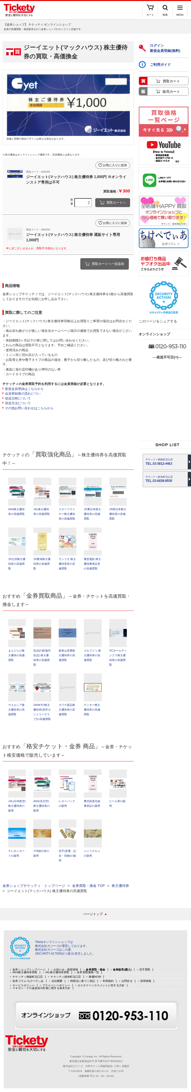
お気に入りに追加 (115, 165)
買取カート (171, 81)
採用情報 (145, 981)
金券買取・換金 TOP (88, 886)
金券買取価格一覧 (88, 972)
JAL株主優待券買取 (57, 972)
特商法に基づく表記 (82, 981)
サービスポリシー (23, 985)
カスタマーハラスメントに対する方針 (101, 985)
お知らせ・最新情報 (65, 969)
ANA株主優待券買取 (24, 972)
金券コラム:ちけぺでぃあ (28, 981)
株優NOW (95, 976)
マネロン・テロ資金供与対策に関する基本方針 (41, 988)
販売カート (171, 92)
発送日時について (18, 398)
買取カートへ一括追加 (108, 264)
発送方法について (18, 403)
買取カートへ (116, 202)
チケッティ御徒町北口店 (27, 976)
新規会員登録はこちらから (24, 389)
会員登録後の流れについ (23, 393)
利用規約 (108, 981)
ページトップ (93, 914)
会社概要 (56, 981)
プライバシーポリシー (56, 985)
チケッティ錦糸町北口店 (65, 976)
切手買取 (144, 969)
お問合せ (126, 981)
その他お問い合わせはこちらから (29, 408)
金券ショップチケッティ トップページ (33, 886)
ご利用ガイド (160, 64)
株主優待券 (120, 886)
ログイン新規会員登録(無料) (165, 48)
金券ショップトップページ (29, 969)
